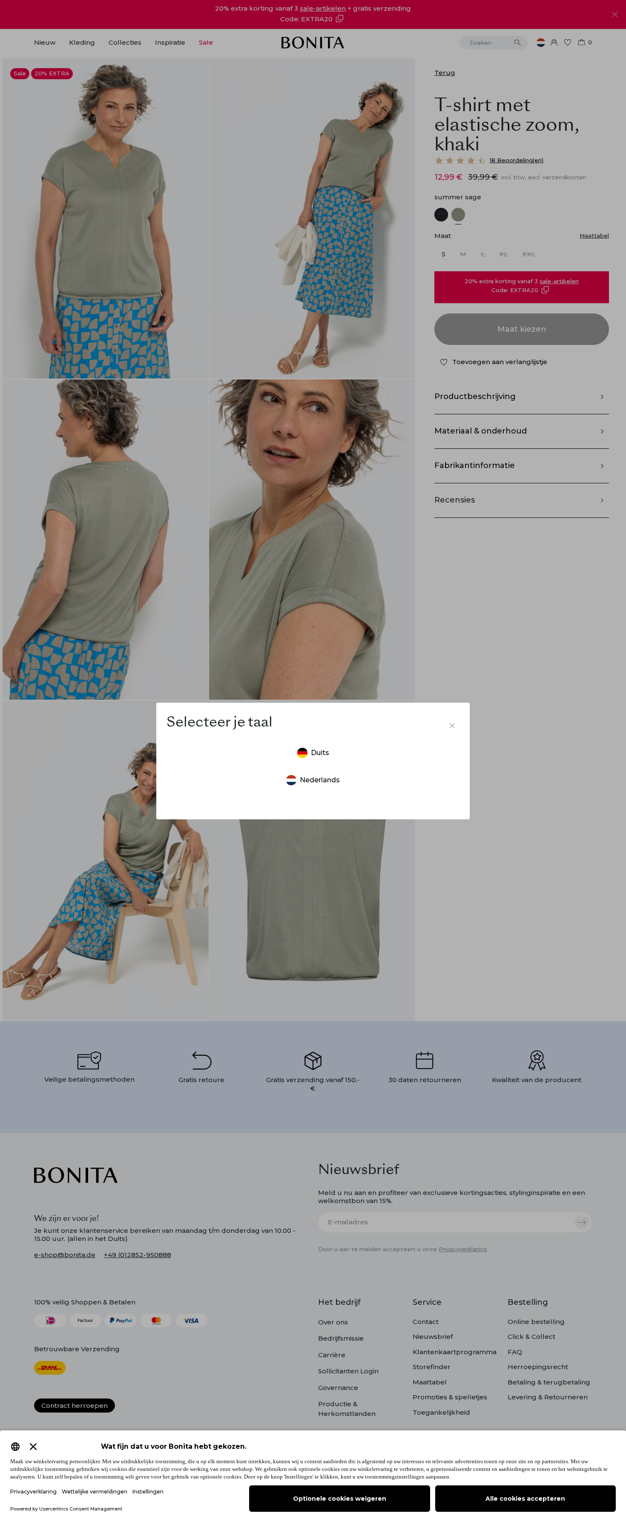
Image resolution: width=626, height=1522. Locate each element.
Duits (320, 753)
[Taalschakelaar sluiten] (452, 725)
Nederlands (320, 780)
